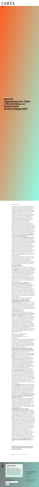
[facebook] (3, 466)
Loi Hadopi (21, 454)
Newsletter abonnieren (10, 480)
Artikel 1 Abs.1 (29, 271)
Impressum (27, 481)
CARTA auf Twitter (29, 474)
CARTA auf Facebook (29, 472)
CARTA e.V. (34, 479)
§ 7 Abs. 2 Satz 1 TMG (16, 407)
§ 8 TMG (24, 404)
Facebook (19, 449)
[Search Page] (3, 463)
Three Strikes (25, 454)
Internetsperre (16, 454)
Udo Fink (14, 204)
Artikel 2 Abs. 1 (17, 271)
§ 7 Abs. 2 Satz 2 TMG (16, 415)
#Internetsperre (6, 97)
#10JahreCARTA (28, 476)
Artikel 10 (30, 269)
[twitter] (3, 465)
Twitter (13, 449)
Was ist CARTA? (28, 479)
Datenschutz (32, 481)
